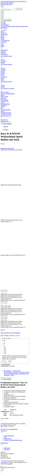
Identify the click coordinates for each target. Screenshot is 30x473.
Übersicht (3, 26)
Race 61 (3, 143)
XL (5, 347)
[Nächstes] (5, 291)
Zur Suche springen (19, 1)
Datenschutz (7, 448)
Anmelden (3, 23)
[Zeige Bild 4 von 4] (6, 293)
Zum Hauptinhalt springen (7, 1)
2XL (5, 348)
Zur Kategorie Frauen (6, 56)
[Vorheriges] (2, 291)
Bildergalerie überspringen (7, 148)
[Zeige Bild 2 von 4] (3, 293)
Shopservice (4, 430)
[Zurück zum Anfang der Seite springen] (2, 469)
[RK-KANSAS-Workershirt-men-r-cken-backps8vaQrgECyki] (15, 220)
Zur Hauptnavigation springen (13, 2)
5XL (5, 353)
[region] (15, 238)
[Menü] (2, 6)
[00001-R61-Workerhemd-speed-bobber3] (11, 150)
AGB (5, 437)
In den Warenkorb (5, 364)
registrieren (6, 25)
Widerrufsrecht (7, 438)
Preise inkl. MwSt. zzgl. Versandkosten (10, 332)
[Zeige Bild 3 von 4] (4, 293)
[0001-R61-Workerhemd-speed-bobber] (11, 185)
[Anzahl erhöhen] (10, 361)
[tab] (16, 373)
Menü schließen (7, 20)
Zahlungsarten (24, 26)
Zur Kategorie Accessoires (7, 88)
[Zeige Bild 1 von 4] (1, 293)
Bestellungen (4, 27)
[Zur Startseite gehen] (6, 4)
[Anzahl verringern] (3, 361)
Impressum (6, 449)
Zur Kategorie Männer (6, 64)
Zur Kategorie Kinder (6, 81)
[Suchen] (17, 9)
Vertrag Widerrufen (9, 435)
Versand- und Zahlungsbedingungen (13, 440)
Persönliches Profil (11, 26)
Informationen (4, 443)
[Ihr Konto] (2, 17)
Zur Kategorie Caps (6, 115)
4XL (5, 352)
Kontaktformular (13, 429)
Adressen (18, 26)
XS (5, 340)
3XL (5, 350)
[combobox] (8, 9)
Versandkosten (4, 462)
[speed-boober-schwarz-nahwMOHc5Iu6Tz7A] (13, 255)
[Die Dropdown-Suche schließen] (20, 9)
